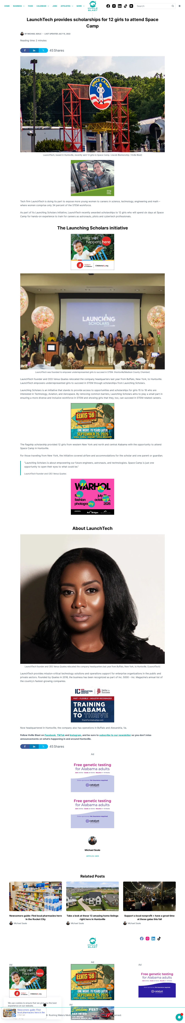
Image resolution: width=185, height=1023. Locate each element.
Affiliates (65, 6)
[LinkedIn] (120, 6)
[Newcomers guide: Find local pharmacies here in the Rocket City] (35, 896)
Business (17, 6)
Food (30, 6)
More (79, 6)
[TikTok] (125, 6)
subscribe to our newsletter (115, 735)
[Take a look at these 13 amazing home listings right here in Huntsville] (92, 896)
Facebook (50, 735)
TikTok (60, 735)
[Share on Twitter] (43, 50)
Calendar (41, 6)
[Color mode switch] (179, 6)
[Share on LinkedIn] (34, 50)
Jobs (54, 6)
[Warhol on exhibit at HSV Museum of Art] (92, 496)
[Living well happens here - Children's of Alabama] (92, 251)
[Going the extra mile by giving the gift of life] (92, 177)
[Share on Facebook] (24, 50)
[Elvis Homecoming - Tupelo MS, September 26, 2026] (92, 420)
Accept (14, 1012)
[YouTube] (131, 6)
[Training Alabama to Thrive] (92, 704)
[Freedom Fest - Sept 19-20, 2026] (92, 1012)
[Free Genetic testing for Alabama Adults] (92, 773)
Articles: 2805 (92, 856)
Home (7, 6)
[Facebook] (108, 6)
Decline (27, 1012)
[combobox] (152, 6)
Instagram (75, 735)
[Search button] (172, 6)
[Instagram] (114, 6)
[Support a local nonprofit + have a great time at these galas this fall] (149, 896)
